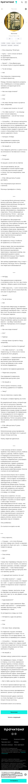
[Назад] (2, 9)
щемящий (10, 45)
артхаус (13, 43)
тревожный (3, 45)
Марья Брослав (14, 36)
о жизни (8, 43)
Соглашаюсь (14, 780)
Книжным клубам (19, 739)
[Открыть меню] (25, 2)
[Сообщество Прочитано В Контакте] (12, 734)
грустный (18, 43)
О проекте (4, 739)
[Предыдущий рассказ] (1, 22)
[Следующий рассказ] (26, 22)
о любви (3, 43)
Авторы (16, 742)
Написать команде (7, 745)
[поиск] (22, 2)
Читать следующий (14, 717)
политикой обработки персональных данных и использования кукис (11, 775)
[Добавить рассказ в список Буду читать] (9, 39)
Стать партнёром (19, 745)
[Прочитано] (7, 2)
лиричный (16, 45)
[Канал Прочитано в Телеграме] (15, 734)
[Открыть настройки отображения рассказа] (25, 9)
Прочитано (14, 712)
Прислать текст (6, 742)
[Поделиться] (18, 39)
